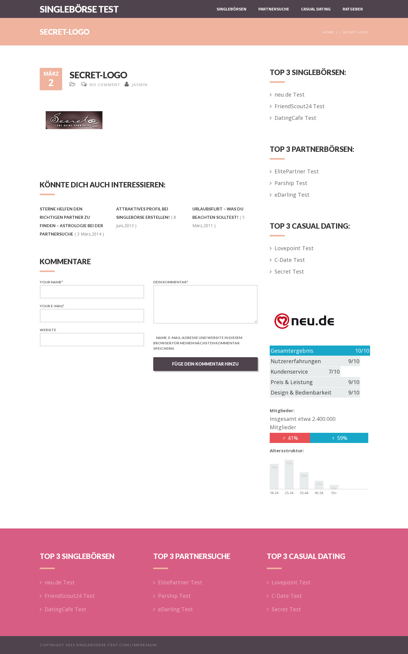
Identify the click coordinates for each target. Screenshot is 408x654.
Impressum (144, 645)
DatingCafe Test (295, 117)
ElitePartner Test (296, 171)
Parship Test (290, 183)
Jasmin (140, 84)
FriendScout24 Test (299, 106)
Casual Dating (316, 9)
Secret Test (289, 271)
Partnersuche (273, 9)
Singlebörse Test (79, 9)
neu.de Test (289, 94)
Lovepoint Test (294, 248)
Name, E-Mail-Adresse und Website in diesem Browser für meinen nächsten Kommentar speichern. (197, 343)
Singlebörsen (231, 9)
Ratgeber (353, 9)
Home (328, 32)
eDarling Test (291, 194)
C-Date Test (289, 259)
